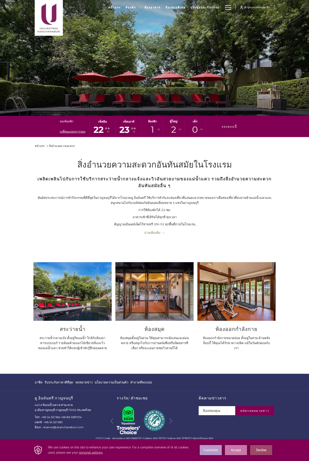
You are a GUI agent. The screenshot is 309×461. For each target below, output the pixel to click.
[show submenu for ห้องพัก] (140, 7)
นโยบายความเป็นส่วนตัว (111, 383)
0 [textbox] (195, 129)
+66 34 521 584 (50, 417)
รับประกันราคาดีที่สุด (59, 383)
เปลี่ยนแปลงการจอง (72, 131)
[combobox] (152, 129)
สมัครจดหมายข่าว (254, 411)
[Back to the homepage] (49, 18)
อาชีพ (38, 383)
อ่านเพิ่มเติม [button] (152, 233)
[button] (102, 126)
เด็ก (195, 121)
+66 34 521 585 (53, 422)
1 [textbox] (152, 129)
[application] (154, 450)
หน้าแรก (40, 146)
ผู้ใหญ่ (173, 121)
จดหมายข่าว (83, 382)
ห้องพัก (152, 121)
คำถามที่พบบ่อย (141, 382)
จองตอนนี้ (229, 126)
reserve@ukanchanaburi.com (63, 427)
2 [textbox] (173, 129)
